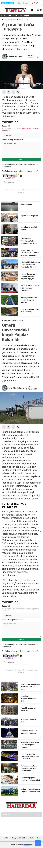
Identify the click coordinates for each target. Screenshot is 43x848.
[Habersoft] (27, 844)
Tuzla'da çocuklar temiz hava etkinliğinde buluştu (30, 744)
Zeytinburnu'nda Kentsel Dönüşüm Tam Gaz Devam (30, 686)
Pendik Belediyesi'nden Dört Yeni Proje (30, 310)
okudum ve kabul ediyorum (21, 165)
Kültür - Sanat (23, 20)
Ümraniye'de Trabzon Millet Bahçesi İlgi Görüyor (29, 299)
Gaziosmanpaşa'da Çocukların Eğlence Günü (30, 779)
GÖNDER (21, 159)
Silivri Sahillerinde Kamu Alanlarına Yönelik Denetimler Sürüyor (30, 264)
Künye (20, 3)
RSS (6, 838)
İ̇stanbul (21, 321)
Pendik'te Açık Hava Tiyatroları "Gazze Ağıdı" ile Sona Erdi (30, 756)
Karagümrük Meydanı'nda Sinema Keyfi (29, 698)
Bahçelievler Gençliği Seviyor (29, 228)
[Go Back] (38, 843)
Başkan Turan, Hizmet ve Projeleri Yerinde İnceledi (30, 790)
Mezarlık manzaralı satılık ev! (28, 709)
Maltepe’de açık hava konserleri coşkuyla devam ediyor (29, 768)
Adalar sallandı (26, 204)
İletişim (25, 3)
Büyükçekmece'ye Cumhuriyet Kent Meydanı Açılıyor (28, 276)
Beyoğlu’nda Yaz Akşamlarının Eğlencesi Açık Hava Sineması (30, 252)
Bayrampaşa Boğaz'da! (29, 216)
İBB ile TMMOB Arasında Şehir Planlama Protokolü (30, 288)
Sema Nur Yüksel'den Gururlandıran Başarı (29, 732)
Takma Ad (6, 126)
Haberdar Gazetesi (10, 20)
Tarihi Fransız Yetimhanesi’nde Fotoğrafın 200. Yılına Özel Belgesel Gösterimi (30, 240)
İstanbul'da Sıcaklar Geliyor (28, 720)
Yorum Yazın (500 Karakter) (13, 140)
